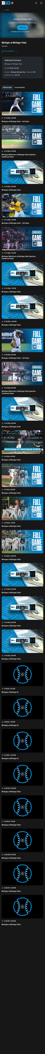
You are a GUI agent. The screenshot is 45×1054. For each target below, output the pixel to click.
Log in (32, 32)
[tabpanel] (22, 509)
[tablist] (14, 87)
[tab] (7, 87)
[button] (36, 3)
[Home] (8, 3)
